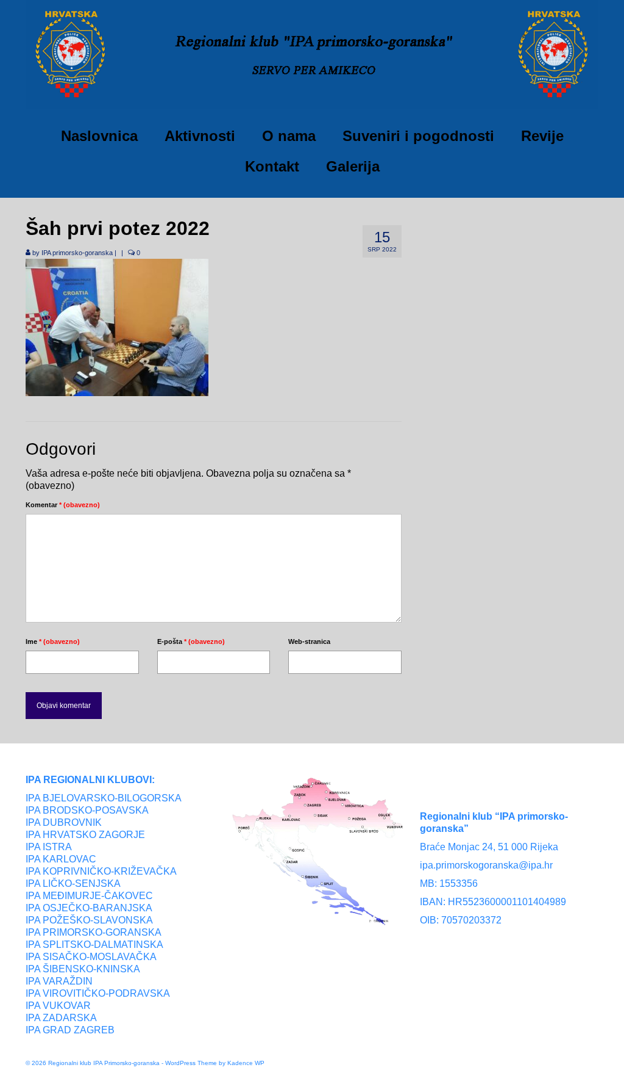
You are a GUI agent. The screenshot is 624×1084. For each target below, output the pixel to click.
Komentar (63, 504)
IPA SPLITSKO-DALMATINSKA (94, 944)
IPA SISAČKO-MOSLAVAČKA (91, 957)
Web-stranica (309, 641)
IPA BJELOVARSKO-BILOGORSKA (104, 798)
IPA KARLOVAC (61, 859)
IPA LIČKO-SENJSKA (73, 883)
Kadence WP (245, 1063)
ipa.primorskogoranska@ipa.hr (486, 865)
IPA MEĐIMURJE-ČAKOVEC (89, 896)
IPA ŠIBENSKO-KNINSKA (83, 969)
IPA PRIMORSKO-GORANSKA (93, 932)
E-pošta (191, 641)
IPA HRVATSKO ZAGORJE (85, 834)
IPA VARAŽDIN (59, 981)
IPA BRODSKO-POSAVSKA (87, 810)
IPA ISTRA (49, 847)
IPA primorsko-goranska (77, 252)
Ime (53, 641)
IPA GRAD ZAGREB (70, 1030)
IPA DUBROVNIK (64, 822)
